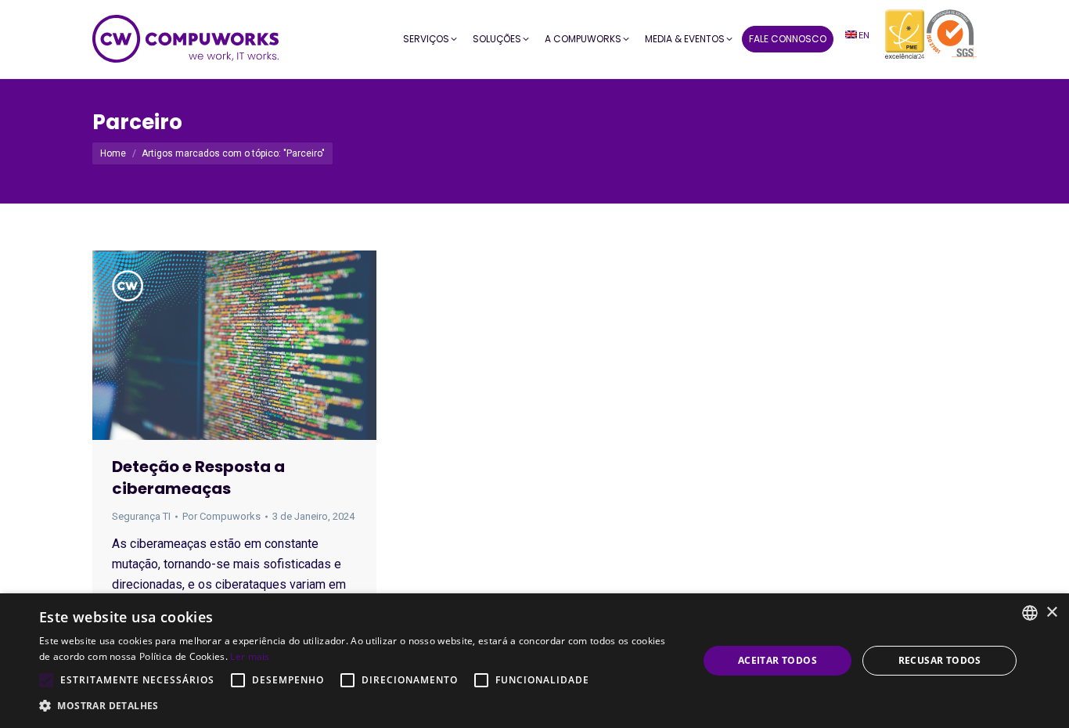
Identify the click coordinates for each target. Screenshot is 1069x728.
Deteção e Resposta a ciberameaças (198, 477)
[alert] (534, 660)
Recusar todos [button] (939, 660)
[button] (358, 706)
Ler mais (249, 656)
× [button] (1051, 612)
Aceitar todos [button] (777, 660)
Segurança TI (141, 516)
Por (221, 516)
